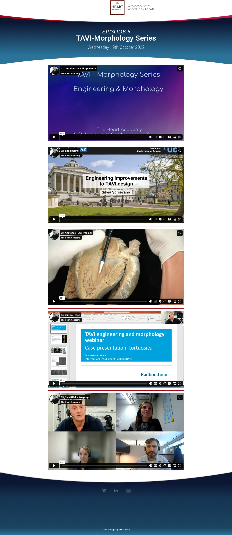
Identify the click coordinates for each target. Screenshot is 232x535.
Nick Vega (124, 529)
